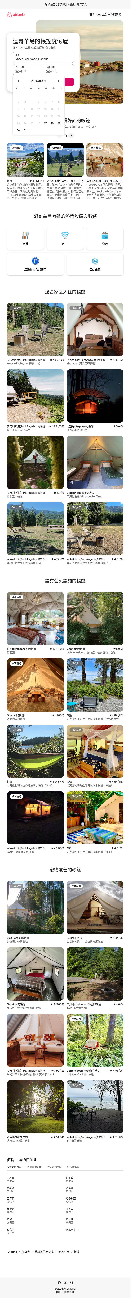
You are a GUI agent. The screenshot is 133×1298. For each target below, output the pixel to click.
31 (25, 130)
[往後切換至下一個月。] (58, 81)
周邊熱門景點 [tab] (14, 1167)
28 (52, 123)
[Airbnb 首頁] (16, 14)
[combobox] (43, 59)
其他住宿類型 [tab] (34, 1167)
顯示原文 (82, 4)
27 (45, 123)
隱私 (58, 1292)
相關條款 (69, 1292)
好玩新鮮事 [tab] (73, 1167)
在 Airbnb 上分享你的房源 (105, 14)
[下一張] (71, 135)
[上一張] (59, 135)
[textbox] (28, 71)
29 (58, 123)
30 (18, 130)
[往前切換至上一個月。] (19, 81)
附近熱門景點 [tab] (54, 1167)
